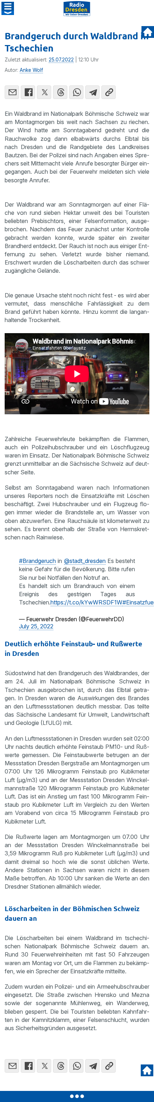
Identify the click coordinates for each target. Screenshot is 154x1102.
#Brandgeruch (37, 560)
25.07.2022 (61, 60)
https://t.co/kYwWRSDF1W (86, 602)
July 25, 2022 (36, 626)
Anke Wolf (31, 70)
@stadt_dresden (85, 560)
